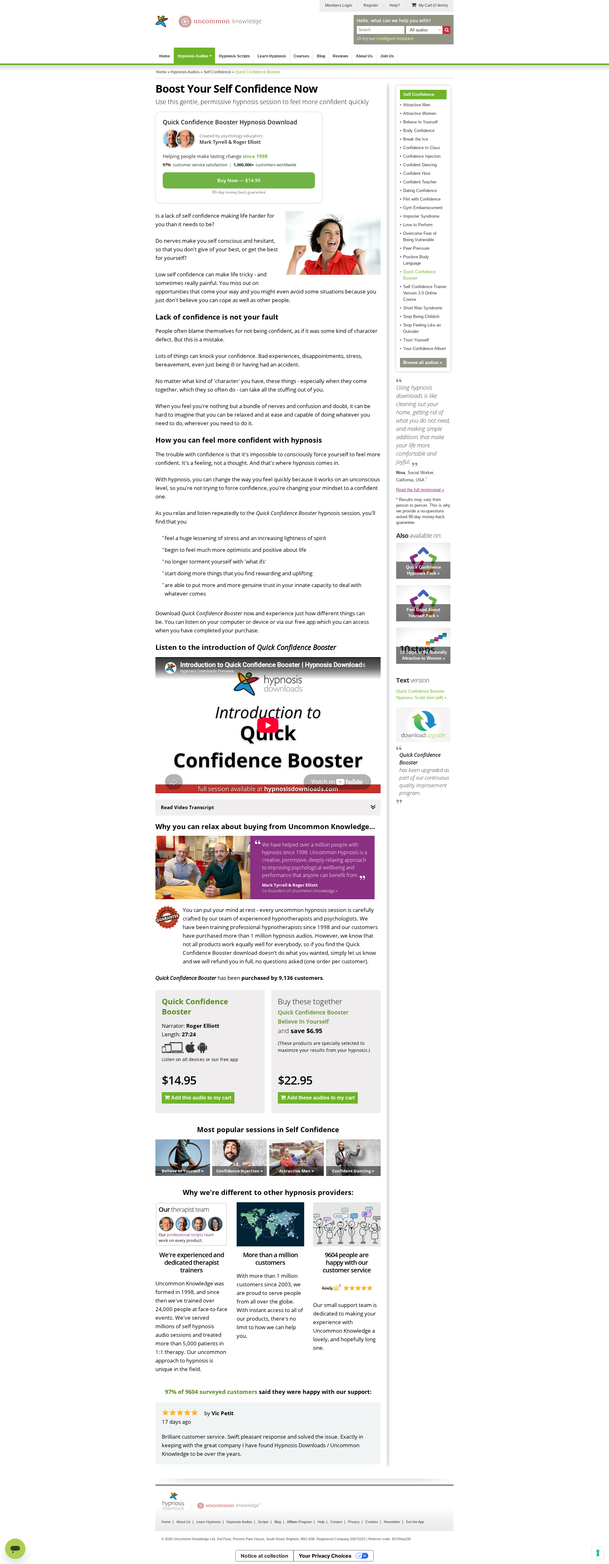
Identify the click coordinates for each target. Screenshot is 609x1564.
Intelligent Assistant (395, 38)
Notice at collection (264, 1556)
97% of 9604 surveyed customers (211, 1392)
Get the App (415, 1522)
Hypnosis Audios (193, 56)
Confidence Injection (422, 156)
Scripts (263, 1522)
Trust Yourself (416, 340)
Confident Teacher (419, 182)
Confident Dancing (420, 164)
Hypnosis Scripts (234, 56)
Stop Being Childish (421, 316)
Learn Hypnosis (272, 56)
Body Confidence (419, 130)
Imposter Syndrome (421, 216)
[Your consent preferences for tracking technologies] (598, 1553)
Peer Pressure (416, 248)
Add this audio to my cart (201, 1097)
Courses (301, 56)
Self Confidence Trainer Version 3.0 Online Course (424, 293)
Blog (321, 56)
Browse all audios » (422, 362)
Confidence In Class (421, 147)
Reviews (340, 56)
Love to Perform (418, 224)
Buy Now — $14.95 (239, 180)
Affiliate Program (299, 1522)
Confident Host (416, 173)
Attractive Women (419, 113)
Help (321, 1522)
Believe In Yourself (303, 1021)
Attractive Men (416, 104)
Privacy (354, 1522)
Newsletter (392, 1522)
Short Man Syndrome (422, 308)
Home (164, 56)
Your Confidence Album (424, 348)
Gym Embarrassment (422, 207)
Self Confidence (418, 94)
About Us (364, 56)
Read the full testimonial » (420, 489)
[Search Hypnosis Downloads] (446, 30)
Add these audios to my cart (321, 1097)
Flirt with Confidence (422, 199)
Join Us (387, 56)
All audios (419, 30)
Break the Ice (415, 139)
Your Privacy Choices (325, 1556)
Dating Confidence (420, 190)
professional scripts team (190, 1234)
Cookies (371, 1522)
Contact (336, 1522)
